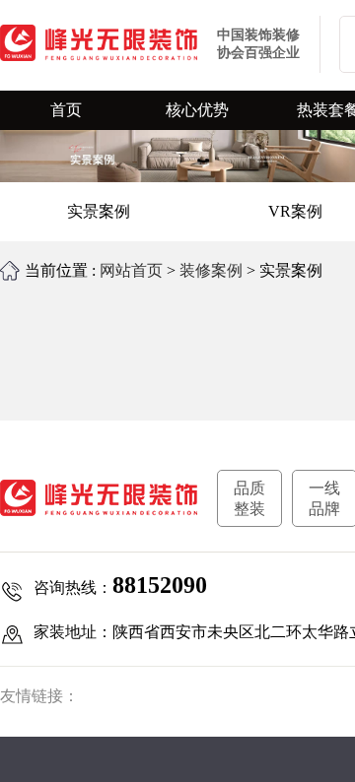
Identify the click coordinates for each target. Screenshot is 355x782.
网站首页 (131, 270)
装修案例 (211, 270)
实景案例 (98, 211)
